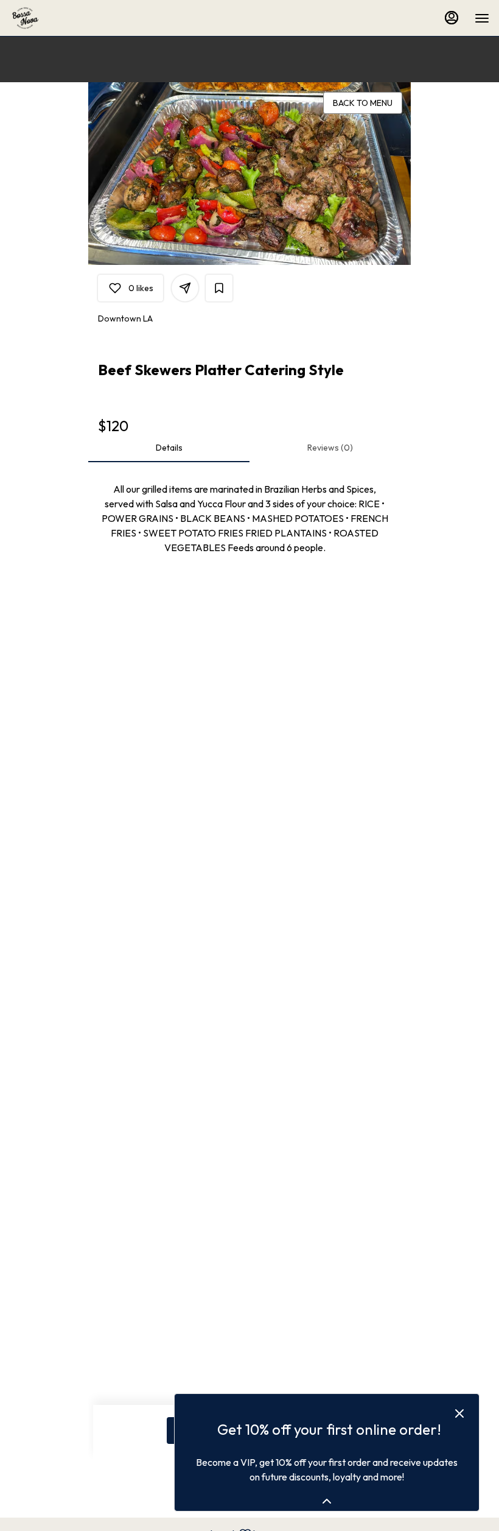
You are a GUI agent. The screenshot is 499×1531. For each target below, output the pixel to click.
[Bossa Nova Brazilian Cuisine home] (64, 18)
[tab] (169, 447)
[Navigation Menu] (482, 18)
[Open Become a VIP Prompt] (326, 1501)
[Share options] (185, 288)
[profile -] (451, 17)
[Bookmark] (219, 288)
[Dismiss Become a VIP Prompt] (459, 1413)
